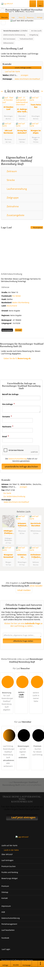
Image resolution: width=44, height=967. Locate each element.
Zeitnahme (12, 206)
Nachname (7, 426)
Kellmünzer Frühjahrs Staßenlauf (36, 556)
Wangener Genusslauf (8, 555)
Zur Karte (7, 493)
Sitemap (4, 892)
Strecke (10, 180)
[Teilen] (35, 964)
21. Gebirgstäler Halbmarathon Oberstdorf (22, 110)
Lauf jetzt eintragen (23, 817)
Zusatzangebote (15, 215)
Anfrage (39, 17)
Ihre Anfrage (7, 404)
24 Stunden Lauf (8, 108)
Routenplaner (37, 228)
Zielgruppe (12, 197)
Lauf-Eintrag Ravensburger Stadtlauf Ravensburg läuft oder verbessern (9, 756)
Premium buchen (8, 866)
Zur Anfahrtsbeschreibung (14, 496)
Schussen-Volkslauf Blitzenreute (22, 524)
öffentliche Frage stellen (23, 641)
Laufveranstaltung (16, 188)
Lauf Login (6, 949)
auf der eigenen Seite (23, 752)
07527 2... (13, 75)
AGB (3, 912)
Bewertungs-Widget (9, 878)
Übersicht (4, 17)
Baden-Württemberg (20, 302)
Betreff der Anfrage (10, 394)
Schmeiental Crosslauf (22, 556)
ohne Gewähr (36, 585)
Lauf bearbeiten (8, 930)
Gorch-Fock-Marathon (36, 524)
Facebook (5, 938)
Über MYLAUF (7, 854)
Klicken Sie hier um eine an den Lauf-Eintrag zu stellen (23, 624)
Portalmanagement (9, 924)
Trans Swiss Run (36, 105)
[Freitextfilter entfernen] (32, 3)
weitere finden (21, 694)
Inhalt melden (24, 590)
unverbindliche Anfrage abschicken (21, 466)
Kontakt (18, 330)
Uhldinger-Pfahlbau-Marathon (8, 532)
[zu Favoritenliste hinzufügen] (3, 23)
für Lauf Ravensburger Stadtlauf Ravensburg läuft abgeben (7, 701)
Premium (39, 96)
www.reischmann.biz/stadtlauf (27, 79)
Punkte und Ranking (9, 872)
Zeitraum (11, 171)
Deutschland (12, 306)
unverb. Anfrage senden (22, 68)
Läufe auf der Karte (9, 845)
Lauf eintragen (7, 860)
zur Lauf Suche (2, 10)
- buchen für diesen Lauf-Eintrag (37, 750)
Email (4, 436)
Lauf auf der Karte (12, 71)
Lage (13, 17)
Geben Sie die (17, 358)
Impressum (6, 906)
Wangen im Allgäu (36, 131)
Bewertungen (31, 17)
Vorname (6, 416)
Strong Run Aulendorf (22, 131)
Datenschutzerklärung (17, 458)
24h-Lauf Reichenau (8, 131)
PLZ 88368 (16, 296)
